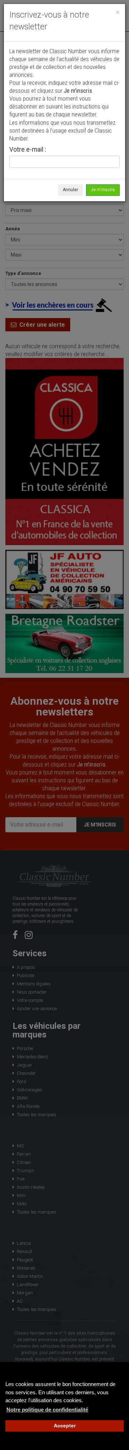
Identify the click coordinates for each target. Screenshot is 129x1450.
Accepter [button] (65, 1425)
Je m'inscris (103, 189)
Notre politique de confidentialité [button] (47, 1410)
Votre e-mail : (27, 150)
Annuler (70, 189)
